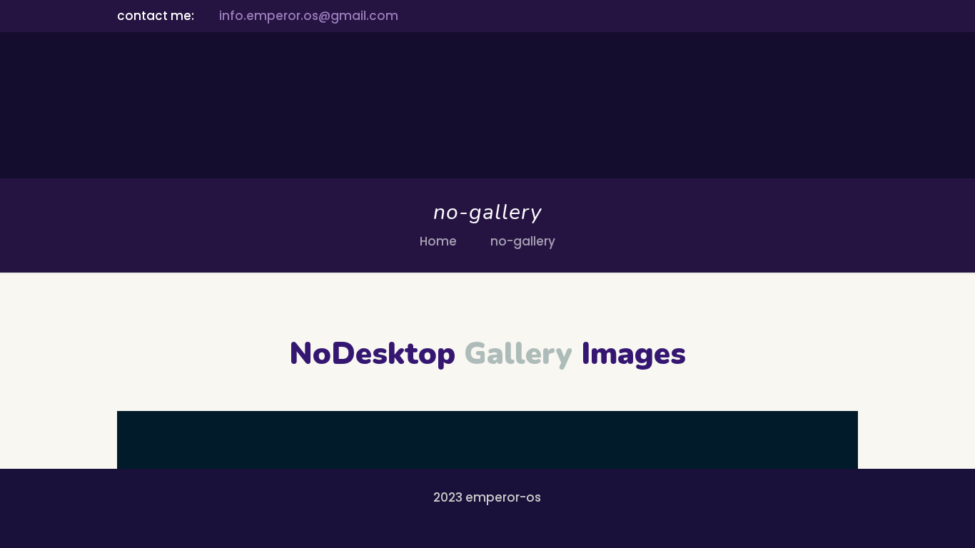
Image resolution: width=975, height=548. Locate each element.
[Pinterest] (831, 16)
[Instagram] (850, 16)
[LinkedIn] (811, 16)
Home (438, 241)
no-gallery (522, 241)
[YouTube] (792, 16)
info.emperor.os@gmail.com (308, 15)
